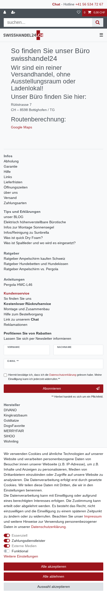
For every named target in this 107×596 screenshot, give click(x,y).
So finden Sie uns (17, 298)
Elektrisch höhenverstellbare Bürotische (35, 222)
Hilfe (7, 172)
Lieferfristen (13, 182)
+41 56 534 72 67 (89, 4)
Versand (10, 198)
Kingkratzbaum (15, 415)
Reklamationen (15, 325)
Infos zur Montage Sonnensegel (29, 227)
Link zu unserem (21, 319)
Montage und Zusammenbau (27, 309)
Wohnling (11, 441)
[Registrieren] (13, 12)
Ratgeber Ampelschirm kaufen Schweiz (34, 259)
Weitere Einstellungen (21, 556)
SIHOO (9, 436)
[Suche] (97, 22)
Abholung (11, 161)
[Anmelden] (5, 12)
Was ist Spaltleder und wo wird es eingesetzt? (40, 243)
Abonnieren (52, 388)
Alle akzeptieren (53, 566)
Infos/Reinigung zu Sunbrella (26, 232)
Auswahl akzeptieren (53, 587)
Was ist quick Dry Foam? (23, 238)
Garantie (10, 166)
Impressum (93, 516)
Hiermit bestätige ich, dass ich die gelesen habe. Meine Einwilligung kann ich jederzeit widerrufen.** (55, 376)
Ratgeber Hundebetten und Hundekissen (36, 264)
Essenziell (19, 535)
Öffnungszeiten (16, 187)
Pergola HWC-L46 (18, 285)
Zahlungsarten (15, 203)
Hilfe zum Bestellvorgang (23, 314)
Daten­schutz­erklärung (48, 527)
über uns (11, 192)
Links (8, 177)
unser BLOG (13, 217)
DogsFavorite (14, 426)
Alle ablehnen (53, 576)
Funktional (20, 551)
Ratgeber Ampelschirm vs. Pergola (31, 269)
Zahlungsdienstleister (28, 541)
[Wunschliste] (78, 12)
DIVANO (10, 410)
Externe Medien (24, 546)
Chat (56, 4)
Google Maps (21, 127)
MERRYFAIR (14, 431)
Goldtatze (11, 420)
